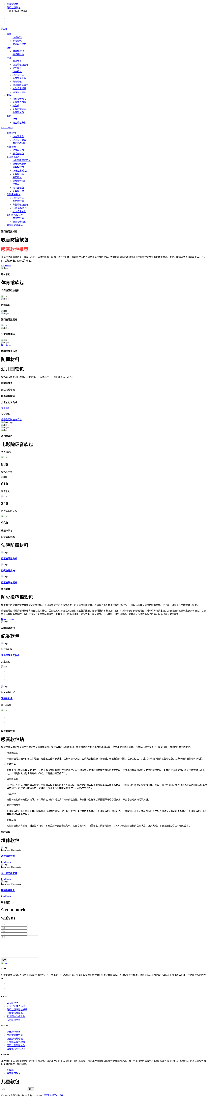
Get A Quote (7, 127)
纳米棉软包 (18, 51)
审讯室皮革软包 (15, 1035)
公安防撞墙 (12, 1003)
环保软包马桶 (13, 1032)
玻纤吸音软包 (19, 44)
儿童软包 (11, 133)
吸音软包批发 (19, 78)
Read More (6, 862)
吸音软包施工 (19, 174)
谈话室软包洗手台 (10, 655)
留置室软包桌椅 (9, 582)
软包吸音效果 (19, 140)
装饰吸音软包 (13, 194)
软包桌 (16, 105)
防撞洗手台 (18, 136)
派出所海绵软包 (15, 1039)
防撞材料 (17, 37)
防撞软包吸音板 (20, 64)
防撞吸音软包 (19, 92)
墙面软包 (17, 177)
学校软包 (17, 41)
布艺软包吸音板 (20, 204)
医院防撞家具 (8, 890)
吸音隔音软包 (19, 181)
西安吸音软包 (8, 856)
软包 (15, 119)
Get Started (6, 265)
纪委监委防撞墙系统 (17, 1009)
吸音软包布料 (19, 102)
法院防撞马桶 (13, 1020)
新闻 (9, 95)
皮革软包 (17, 68)
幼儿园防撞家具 (9, 873)
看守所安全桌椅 (15, 225)
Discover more (7, 619)
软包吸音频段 (19, 88)
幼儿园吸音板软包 (22, 160)
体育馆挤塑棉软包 (16, 1049)
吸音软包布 (18, 112)
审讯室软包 (18, 218)
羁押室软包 (18, 187)
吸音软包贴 (18, 191)
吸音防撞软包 (19, 109)
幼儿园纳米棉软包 (16, 1016)
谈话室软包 (12, 4)
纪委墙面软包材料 (16, 1042)
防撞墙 (10, 1070)
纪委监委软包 (13, 7)
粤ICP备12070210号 (53, 1095)
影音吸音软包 (13, 157)
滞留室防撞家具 (15, 1013)
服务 (9, 47)
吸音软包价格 (19, 164)
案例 (9, 116)
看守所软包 (18, 201)
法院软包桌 (7, 698)
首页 (9, 34)
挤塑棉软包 (18, 54)
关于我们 (5, 408)
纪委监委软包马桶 (16, 1006)
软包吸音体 (18, 75)
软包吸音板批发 (15, 215)
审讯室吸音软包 (20, 85)
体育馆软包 (18, 167)
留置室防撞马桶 (9, 558)
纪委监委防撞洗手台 (11, 419)
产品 (9, 58)
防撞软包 (17, 71)
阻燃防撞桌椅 (8, 570)
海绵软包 (17, 61)
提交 (4, 960)
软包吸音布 (18, 150)
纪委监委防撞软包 (16, 1045)
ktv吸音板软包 (20, 170)
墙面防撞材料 (19, 143)
